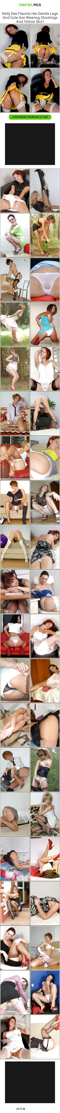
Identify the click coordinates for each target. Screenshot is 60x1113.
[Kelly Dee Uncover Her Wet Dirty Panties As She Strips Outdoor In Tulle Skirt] (15, 369)
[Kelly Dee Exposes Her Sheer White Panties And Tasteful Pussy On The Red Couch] (45, 280)
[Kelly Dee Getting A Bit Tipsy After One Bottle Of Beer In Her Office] (15, 591)
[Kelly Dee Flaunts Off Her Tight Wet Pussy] (45, 725)
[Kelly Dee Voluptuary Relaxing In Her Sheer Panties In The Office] (45, 591)
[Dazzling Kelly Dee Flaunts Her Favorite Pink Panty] (45, 502)
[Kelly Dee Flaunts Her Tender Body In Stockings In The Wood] (45, 235)
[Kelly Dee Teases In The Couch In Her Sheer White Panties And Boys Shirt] (15, 413)
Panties (30, 5)
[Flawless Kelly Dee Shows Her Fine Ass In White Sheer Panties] (45, 903)
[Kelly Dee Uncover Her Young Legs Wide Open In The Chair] (15, 458)
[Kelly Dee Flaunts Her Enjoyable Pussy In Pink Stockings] (15, 992)
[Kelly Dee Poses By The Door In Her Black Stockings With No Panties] (15, 903)
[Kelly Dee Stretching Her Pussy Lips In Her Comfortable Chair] (45, 458)
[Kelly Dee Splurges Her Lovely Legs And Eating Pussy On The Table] (15, 235)
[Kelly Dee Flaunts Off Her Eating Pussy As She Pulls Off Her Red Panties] (45, 680)
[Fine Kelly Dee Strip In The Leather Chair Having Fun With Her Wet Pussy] (15, 1037)
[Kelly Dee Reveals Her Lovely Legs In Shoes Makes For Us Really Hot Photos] (45, 369)
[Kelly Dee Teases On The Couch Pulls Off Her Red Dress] (45, 859)
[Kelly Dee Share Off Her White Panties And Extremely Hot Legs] (15, 190)
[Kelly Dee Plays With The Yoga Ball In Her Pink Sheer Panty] (15, 547)
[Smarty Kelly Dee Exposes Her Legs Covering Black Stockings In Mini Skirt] (15, 280)
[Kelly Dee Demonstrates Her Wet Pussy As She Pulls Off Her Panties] (15, 680)
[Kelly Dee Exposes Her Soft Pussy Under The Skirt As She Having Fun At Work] (15, 948)
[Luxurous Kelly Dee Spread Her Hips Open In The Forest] (15, 324)
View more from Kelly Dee (30, 117)
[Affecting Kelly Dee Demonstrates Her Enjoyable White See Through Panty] (45, 547)
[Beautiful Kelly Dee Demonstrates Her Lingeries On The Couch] (45, 1037)
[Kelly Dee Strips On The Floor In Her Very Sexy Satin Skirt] (45, 948)
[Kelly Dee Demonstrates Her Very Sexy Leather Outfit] (45, 190)
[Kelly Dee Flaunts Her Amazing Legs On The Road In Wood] (45, 770)
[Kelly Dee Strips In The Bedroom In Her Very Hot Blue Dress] (45, 324)
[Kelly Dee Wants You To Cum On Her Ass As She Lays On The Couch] (15, 814)
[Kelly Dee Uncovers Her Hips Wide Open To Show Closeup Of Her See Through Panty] (45, 413)
